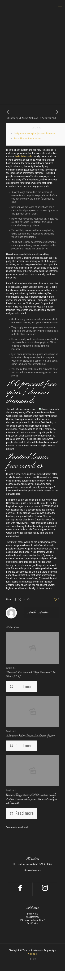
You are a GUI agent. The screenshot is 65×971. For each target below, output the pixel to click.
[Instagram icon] (34, 958)
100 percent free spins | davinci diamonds (34, 133)
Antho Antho (28, 118)
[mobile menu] (60, 5)
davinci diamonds (23, 156)
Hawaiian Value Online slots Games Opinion (30, 736)
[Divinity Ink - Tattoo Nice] (32, 5)
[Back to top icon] (58, 964)
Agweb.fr (32, 953)
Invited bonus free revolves (27, 138)
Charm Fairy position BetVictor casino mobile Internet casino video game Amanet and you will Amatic (31, 799)
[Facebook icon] (30, 958)
